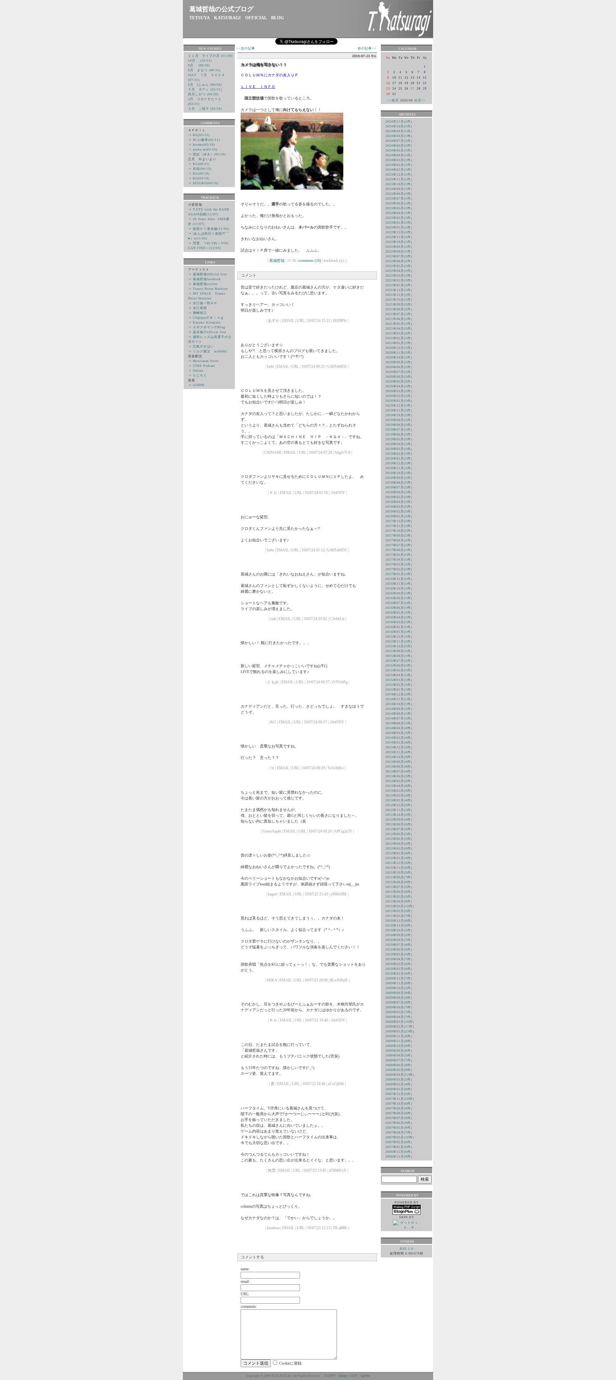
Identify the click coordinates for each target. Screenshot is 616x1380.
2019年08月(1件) (398, 425)
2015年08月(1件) (398, 656)
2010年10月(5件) (398, 930)
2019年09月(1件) (398, 420)
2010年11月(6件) (398, 925)
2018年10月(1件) (398, 473)
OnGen (198, 370)
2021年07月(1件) (398, 314)
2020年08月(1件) (398, 367)
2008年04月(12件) (399, 1074)
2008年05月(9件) (398, 1070)
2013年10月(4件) (398, 757)
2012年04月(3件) (398, 843)
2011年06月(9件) (398, 891)
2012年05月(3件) (398, 839)
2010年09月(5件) (398, 935)
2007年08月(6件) (398, 1113)
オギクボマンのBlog (209, 327)
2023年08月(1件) (398, 193)
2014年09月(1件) (398, 709)
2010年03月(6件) (398, 964)
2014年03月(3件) (398, 733)
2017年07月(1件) (398, 545)
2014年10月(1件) (398, 704)
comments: (249, 1306)
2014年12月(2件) (398, 694)
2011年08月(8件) (398, 882)
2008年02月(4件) (398, 1084)
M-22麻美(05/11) (206, 140)
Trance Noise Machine (210, 288)
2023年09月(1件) (398, 189)
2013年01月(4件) (398, 800)
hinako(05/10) (204, 144)
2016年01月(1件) (398, 632)
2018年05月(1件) (398, 497)
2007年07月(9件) (398, 1118)
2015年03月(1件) (398, 680)
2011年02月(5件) (398, 911)
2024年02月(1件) (398, 165)
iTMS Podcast (204, 365)
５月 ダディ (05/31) (205, 89)
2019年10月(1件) (398, 415)
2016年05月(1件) (398, 612)
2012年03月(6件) (398, 848)
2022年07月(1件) (398, 256)
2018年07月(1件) (398, 487)
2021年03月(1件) (398, 333)
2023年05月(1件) (398, 208)
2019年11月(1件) (398, 410)
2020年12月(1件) (398, 347)
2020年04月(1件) (398, 386)
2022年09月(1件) (398, 246)
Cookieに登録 (290, 1363)
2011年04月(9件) (398, 901)
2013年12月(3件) (398, 747)
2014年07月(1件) (398, 718)
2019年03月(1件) (398, 449)
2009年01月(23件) (399, 1031)
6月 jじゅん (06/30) (205, 84)
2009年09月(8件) (398, 993)
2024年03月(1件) (398, 160)
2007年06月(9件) (398, 1123)
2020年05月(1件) (398, 381)
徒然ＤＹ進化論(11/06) (211, 228)
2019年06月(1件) (398, 434)
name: (245, 1269)
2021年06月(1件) (398, 319)
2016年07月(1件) (398, 603)
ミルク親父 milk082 (210, 351)
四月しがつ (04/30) (203, 94)
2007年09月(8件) (398, 1108)
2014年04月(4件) (398, 728)
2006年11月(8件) (398, 1156)
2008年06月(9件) (398, 1065)
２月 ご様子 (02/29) (205, 108)
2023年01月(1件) (398, 227)
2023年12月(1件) (398, 174)
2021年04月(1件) (398, 328)
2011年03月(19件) (399, 906)
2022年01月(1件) (398, 285)
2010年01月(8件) (398, 973)
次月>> (420, 100)
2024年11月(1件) (398, 121)
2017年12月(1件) (398, 521)
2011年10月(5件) (398, 872)
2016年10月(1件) (398, 588)
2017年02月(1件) (398, 569)
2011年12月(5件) (398, 863)
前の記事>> (367, 48)
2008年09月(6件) (398, 1050)
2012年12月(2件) (398, 805)
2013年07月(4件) (398, 771)
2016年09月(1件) (398, 593)
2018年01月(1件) (398, 516)
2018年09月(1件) (398, 477)
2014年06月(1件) (398, 723)
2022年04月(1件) (398, 270)
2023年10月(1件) (398, 184)
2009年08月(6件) (398, 997)
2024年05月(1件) (398, 150)
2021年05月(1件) (398, 323)
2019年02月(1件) (398, 453)
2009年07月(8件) (398, 1002)
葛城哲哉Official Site (210, 274)
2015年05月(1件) (398, 670)
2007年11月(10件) (399, 1098)
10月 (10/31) (200, 60)
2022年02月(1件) (398, 280)
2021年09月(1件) (398, 304)
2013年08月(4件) (398, 766)
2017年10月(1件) (398, 530)
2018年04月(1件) (398, 502)
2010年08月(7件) (398, 940)
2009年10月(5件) (398, 988)
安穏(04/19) (202, 168)
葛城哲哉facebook (207, 279)
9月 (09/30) (199, 65)
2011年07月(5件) (398, 887)
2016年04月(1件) (398, 617)
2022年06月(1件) (398, 261)
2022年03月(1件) (398, 275)
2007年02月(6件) (398, 1142)
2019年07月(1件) (398, 429)
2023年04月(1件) (398, 213)
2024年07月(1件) (398, 140)
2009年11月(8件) (398, 983)
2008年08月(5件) (398, 1055)
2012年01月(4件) (398, 858)
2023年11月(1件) (398, 179)
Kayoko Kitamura (206, 322)
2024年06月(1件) (398, 145)
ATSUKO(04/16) (205, 183)
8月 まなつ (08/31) (204, 70)
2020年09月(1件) (398, 362)
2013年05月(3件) (398, 781)
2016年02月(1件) (398, 627)
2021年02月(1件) (398, 338)
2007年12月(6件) (398, 1094)
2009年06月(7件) (398, 1007)
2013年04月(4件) (398, 786)
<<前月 (393, 100)
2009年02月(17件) (399, 1026)
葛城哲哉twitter (205, 284)
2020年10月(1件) (398, 357)
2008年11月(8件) (398, 1041)
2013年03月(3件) (398, 790)
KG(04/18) (201, 173)
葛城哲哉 (277, 260)
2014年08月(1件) (398, 713)
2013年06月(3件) (398, 776)
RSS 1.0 (406, 1248)
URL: (245, 1294)
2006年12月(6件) (398, 1151)
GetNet (365, 1375)
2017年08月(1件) (398, 540)
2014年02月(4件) (398, 737)
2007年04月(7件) (398, 1132)
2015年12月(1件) (398, 636)
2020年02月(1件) (398, 396)
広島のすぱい (203, 346)
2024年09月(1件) (398, 131)
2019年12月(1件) (398, 405)
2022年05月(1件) (398, 266)
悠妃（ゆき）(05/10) (209, 154)
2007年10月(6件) (398, 1103)
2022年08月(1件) (398, 251)
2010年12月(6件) (398, 920)
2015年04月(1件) (398, 675)
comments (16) (309, 260)
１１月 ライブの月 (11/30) (210, 55)
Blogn (343, 1375)
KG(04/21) (201, 164)
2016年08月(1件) (398, 598)
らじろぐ (200, 375)
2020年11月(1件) (398, 352)
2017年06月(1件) (398, 550)
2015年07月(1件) (398, 660)
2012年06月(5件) (398, 834)
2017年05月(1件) (398, 554)
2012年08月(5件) (398, 824)
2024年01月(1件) (398, 169)
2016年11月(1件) (398, 583)
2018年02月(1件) (398, 511)
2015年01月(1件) (398, 689)
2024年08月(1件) (398, 136)
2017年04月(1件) (398, 559)
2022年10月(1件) (398, 242)
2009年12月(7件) (398, 978)
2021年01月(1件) (398, 343)
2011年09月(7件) (398, 877)
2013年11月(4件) (398, 752)
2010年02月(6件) (398, 968)
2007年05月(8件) (398, 1127)
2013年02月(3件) (398, 795)
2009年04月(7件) (398, 1017)
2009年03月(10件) (399, 1021)
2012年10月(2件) (398, 814)
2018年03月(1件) (398, 506)
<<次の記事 (245, 48)
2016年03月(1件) (398, 622)
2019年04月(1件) (398, 444)
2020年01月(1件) (398, 400)
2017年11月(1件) (398, 526)
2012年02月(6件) (398, 853)
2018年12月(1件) (398, 463)
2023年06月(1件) (398, 203)
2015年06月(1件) (398, 665)
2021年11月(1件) (398, 295)
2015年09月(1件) (398, 651)
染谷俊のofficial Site (209, 332)
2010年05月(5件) (398, 954)
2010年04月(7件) (398, 959)
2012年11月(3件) (398, 810)
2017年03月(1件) (398, 564)
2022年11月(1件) (398, 237)
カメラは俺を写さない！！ (264, 64)
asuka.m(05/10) (205, 149)
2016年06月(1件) (398, 607)
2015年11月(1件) (398, 641)
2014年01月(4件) (398, 742)
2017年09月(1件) (398, 535)
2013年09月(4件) (398, 761)
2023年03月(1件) (398, 218)
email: (245, 1281)
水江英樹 (200, 308)
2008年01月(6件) (398, 1089)
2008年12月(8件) (398, 1036)
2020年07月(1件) (398, 372)
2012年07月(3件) (398, 829)
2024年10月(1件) (398, 126)
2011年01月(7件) (398, 916)
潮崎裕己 (200, 313)
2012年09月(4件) (398, 819)
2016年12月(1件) (398, 579)
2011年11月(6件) (398, 867)
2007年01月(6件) (398, 1147)
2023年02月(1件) (398, 222)
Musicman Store (205, 361)
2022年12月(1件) (398, 232)
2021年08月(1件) (398, 309)
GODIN (198, 385)
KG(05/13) (201, 135)
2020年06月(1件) (398, 376)
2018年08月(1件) (398, 482)
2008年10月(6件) (398, 1046)
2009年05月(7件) (398, 1012)
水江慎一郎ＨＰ (205, 303)
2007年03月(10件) (399, 1137)
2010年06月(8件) (398, 949)
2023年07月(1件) (398, 198)
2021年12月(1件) (398, 290)
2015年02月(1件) (398, 684)
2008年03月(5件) (398, 1079)
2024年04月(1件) (398, 155)
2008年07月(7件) (398, 1060)
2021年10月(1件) (398, 299)
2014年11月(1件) (398, 699)
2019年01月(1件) (398, 458)
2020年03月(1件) (398, 391)
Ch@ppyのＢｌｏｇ (208, 317)
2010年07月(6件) (398, 944)
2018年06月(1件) (398, 492)
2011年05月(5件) (398, 896)
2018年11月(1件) (398, 468)
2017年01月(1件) (398, 574)
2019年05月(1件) (398, 439)
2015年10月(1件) (398, 646)
